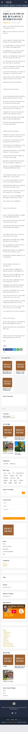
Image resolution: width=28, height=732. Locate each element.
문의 (4, 554)
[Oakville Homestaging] (8, 446)
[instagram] (15, 713)
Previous (4, 409)
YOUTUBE (19, 5)
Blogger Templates (22, 722)
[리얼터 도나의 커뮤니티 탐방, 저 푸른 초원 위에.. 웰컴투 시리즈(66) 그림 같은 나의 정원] (20, 365)
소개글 (12, 719)
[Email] (21, 349)
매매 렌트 (6, 478)
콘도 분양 (6, 5)
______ (20, 719)
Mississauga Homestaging (18, 453)
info (13, 473)
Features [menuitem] (5, 631)
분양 (11, 480)
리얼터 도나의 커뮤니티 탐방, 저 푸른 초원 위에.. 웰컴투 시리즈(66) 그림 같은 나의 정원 (20, 372)
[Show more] (4, 352)
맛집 (21, 475)
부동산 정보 (5, 549)
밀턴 (18, 478)
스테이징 (21, 480)
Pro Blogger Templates (12, 722)
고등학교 (12, 475)
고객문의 (5, 437)
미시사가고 (12, 478)
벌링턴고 (6, 480)
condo (9, 473)
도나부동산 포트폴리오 (8, 551)
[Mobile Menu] (2, 2)
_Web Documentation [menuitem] (7, 643)
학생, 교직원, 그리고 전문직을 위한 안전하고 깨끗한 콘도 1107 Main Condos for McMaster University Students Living (7, 372)
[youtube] (12, 713)
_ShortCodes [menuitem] (6, 638)
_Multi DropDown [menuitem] (7, 632)
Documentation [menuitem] (6, 642)
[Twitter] (14, 349)
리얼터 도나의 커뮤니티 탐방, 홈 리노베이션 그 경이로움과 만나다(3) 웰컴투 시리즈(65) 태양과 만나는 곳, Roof (7, 389)
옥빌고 (5, 483)
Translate (13, 418)
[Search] (26, 2)
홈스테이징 (12, 5)
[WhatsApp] (17, 349)
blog (5, 473)
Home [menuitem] (4, 629)
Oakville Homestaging (8, 453)
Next (25, 409)
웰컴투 (8, 11)
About (4, 693)
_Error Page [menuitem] (5, 640)
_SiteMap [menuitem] (5, 639)
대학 (17, 475)
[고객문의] (8, 431)
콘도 (6, 463)
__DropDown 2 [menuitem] (6, 635)
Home (4, 11)
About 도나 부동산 (7, 546)
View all (12, 358)
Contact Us (5, 695)
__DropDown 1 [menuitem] (6, 633)
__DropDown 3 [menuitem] (6, 636)
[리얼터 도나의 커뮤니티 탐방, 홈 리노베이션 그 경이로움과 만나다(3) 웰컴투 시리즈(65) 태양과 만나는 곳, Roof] (7, 382)
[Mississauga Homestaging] (20, 446)
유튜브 (12, 463)
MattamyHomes (20, 473)
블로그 (15, 480)
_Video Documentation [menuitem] (8, 645)
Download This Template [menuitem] (8, 646)
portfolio (6, 475)
